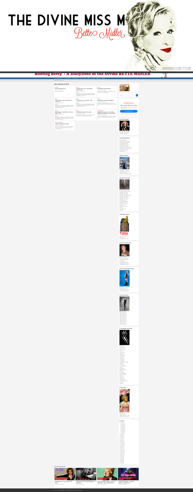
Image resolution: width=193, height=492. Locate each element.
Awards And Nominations (75, 78)
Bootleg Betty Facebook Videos (125, 171)
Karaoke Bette (122, 237)
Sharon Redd (122, 377)
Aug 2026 (122, 424)
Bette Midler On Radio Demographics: (105, 100)
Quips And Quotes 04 (123, 315)
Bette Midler (110, 479)
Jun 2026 (122, 426)
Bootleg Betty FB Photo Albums (125, 142)
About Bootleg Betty (123, 139)
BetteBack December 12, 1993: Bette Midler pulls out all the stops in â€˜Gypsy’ (106, 112)
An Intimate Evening (101, 479)
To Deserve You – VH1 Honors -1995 (84, 100)
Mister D (84, 91)
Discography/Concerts (67, 78)
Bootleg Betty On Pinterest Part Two (125, 148)
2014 (121, 447)
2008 (121, 455)
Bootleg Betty (62, 490)
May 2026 (122, 427)
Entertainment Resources (124, 202)
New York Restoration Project (124, 289)
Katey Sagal (121, 363)
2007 (121, 456)
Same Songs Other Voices (124, 238)
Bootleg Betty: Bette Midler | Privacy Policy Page (73, 490)
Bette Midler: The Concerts (124, 197)
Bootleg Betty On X (123, 151)
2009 (121, 454)
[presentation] (136, 466)
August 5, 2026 (100, 484)
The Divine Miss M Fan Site (59, 479)
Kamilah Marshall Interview (124, 259)
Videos (84, 78)
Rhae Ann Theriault (123, 374)
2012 (121, 450)
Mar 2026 (122, 430)
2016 (121, 445)
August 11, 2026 (57, 484)
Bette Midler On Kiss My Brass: (104, 88)
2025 (121, 434)
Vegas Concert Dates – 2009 (124, 415)
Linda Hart (121, 367)
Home (55, 78)
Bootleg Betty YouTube (123, 172)
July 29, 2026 (121, 484)
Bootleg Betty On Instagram (124, 146)
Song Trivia (121, 207)
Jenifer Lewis (122, 357)
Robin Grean (122, 375)
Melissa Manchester (123, 369)
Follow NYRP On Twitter (123, 288)
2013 (121, 449)
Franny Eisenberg (122, 352)
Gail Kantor (121, 353)
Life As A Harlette (122, 365)
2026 (121, 422)
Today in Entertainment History (62, 123)
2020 (121, 440)
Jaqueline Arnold (122, 355)
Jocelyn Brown (122, 359)
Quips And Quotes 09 (123, 321)
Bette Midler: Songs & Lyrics (124, 196)
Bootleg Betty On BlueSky (124, 143)
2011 (121, 451)
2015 (121, 446)
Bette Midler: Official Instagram (125, 132)
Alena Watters (122, 345)
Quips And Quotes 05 (123, 316)
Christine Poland (122, 349)
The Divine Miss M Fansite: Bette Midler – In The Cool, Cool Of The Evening (128, 482)
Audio (106, 479)
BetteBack (99, 110)
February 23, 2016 (79, 91)
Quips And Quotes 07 (123, 319)
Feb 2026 (122, 431)
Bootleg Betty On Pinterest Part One (125, 147)
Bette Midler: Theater (123, 200)
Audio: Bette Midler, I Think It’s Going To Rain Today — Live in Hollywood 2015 (64, 482)
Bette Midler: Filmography (124, 193)
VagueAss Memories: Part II (124, 264)
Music (80, 78)
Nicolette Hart (122, 372)
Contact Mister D (103, 78)
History (61, 122)
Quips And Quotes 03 (123, 314)
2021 (121, 439)
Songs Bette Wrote (123, 208)
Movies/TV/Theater (59, 78)
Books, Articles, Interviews (124, 201)
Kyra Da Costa (122, 364)
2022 (121, 437)
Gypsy (102, 110)
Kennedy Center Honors (123, 203)
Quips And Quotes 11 (123, 324)
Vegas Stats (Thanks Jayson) (124, 416)
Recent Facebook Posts (60, 88)
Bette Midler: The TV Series (124, 198)
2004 (121, 460)
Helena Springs (122, 354)
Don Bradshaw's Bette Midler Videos (125, 173)
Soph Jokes (121, 210)
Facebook (56, 87)
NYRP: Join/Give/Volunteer (124, 290)
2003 (121, 461)
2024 (121, 435)
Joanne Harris (122, 358)
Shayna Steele (122, 378)
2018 (121, 442)
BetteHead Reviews (123, 414)
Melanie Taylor (122, 368)
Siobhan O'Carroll (122, 379)
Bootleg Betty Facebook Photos (125, 141)
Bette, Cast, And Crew (123, 412)
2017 (121, 444)
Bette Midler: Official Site (124, 133)
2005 (121, 459)
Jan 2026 (122, 432)
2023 (121, 436)
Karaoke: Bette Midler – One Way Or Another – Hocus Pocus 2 (84, 482)
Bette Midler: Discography (124, 192)
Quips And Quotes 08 (123, 320)
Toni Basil (121, 382)
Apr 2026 (122, 429)
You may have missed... (60, 466)
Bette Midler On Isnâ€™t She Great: (84, 112)
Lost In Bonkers (122, 260)
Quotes (98, 87)
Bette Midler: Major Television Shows (126, 195)
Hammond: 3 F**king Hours (124, 258)
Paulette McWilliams (123, 373)
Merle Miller (121, 370)
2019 (121, 441)
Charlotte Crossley (123, 348)
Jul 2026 (122, 425)
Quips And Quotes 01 (123, 311)
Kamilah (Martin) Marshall (124, 362)
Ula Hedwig (121, 383)
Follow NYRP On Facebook (124, 287)
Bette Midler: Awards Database (125, 131)
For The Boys (57, 122)
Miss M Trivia (122, 205)
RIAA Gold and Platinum (123, 206)
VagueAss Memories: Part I (124, 263)
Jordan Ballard (122, 360)
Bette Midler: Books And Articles (125, 191)
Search (137, 95)
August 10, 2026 (78, 484)
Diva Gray (121, 350)
